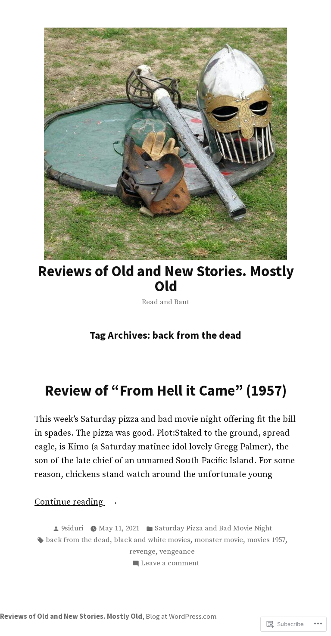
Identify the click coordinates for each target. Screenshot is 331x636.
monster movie (218, 540)
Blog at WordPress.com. (182, 616)
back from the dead (78, 540)
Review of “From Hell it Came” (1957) (165, 390)
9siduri (72, 528)
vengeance (177, 551)
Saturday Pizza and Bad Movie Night (213, 528)
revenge (142, 551)
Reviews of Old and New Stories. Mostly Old (165, 278)
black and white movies (152, 540)
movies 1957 (266, 540)
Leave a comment (170, 564)
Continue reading (69, 502)
